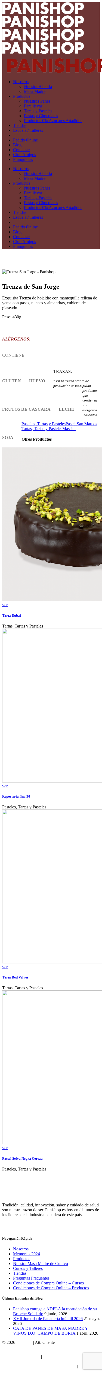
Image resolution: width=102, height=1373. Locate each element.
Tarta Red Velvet (15, 977)
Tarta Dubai (11, 615)
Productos (21, 1258)
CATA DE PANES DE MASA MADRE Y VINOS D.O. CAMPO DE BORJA (50, 1330)
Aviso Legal (65, 1366)
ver (5, 604)
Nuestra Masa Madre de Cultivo (40, 1263)
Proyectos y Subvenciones (65, 1356)
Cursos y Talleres (28, 1268)
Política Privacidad (18, 1361)
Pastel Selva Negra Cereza (22, 1158)
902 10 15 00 (67, 1342)
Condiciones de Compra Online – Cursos (48, 1283)
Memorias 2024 (26, 1253)
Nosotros (21, 1249)
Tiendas (19, 1273)
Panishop (24, 1342)
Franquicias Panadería (21, 1356)
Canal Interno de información (27, 1366)
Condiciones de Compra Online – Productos (51, 1288)
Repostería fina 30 (16, 796)
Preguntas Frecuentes (31, 1278)
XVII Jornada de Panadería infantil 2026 (48, 1318)
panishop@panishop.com (24, 1347)
